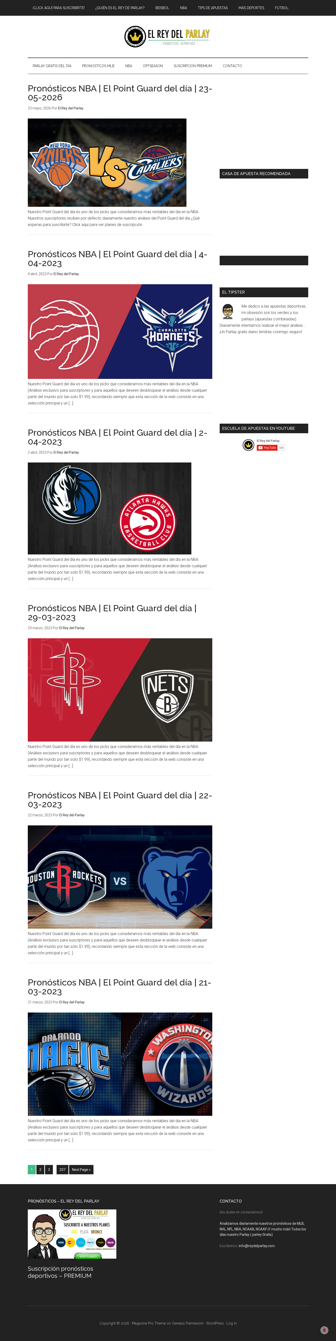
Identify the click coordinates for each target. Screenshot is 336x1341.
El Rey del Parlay (168, 37)
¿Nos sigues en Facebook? (250, 260)
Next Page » (81, 1170)
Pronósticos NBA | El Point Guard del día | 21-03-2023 (119, 986)
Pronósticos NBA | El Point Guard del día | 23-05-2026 (120, 92)
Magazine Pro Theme (149, 1323)
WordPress (215, 1323)
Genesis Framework (187, 1323)
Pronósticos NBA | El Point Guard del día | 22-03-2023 (120, 799)
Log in (232, 1323)
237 (62, 1170)
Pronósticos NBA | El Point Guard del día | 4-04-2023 (117, 258)
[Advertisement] (264, 124)
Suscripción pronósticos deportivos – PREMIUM (60, 1272)
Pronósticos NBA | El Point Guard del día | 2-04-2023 (117, 437)
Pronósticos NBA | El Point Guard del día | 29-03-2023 (112, 612)
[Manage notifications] (324, 1330)
